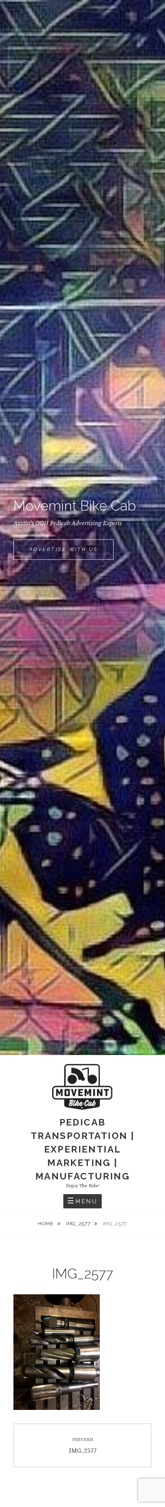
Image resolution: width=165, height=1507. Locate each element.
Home (46, 1223)
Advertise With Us (71, 552)
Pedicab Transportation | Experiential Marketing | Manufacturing (82, 1149)
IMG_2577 (79, 1223)
